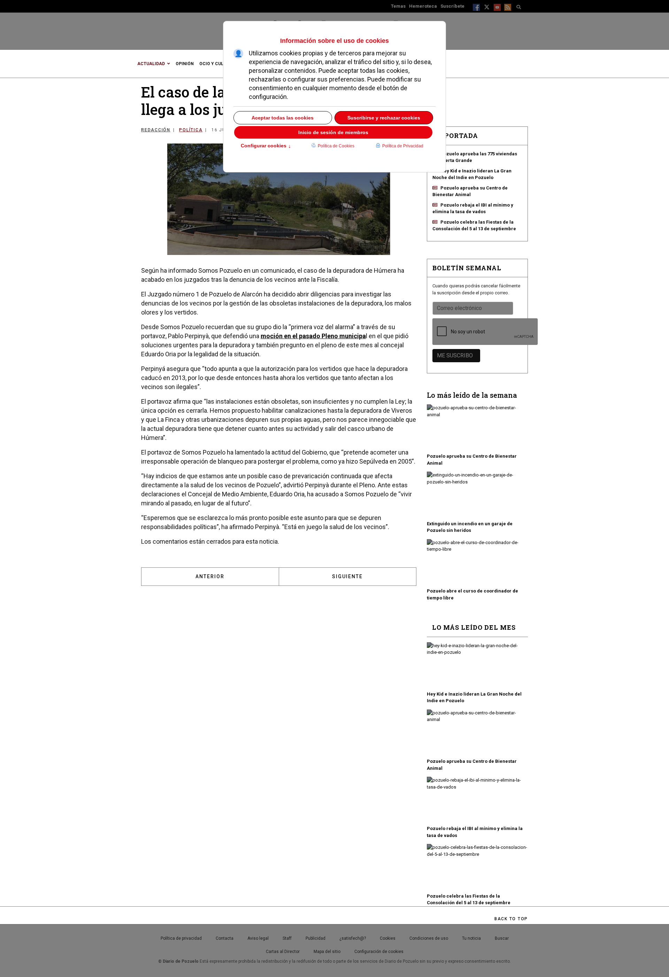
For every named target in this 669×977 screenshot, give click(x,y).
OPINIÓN (185, 63)
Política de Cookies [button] (336, 146)
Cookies (387, 938)
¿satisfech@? (352, 938)
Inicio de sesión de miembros (333, 132)
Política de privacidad (181, 938)
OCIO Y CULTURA (216, 63)
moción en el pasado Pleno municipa (313, 336)
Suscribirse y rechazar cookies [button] (383, 118)
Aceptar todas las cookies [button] (283, 118)
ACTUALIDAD (151, 63)
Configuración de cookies (378, 951)
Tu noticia (471, 938)
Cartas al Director (283, 951)
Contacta (224, 938)
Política (190, 129)
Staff (287, 938)
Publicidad (315, 938)
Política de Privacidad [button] (402, 146)
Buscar (502, 938)
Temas (398, 6)
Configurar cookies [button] (266, 146)
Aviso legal (258, 938)
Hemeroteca (423, 6)
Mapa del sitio (327, 951)
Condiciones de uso (428, 938)
